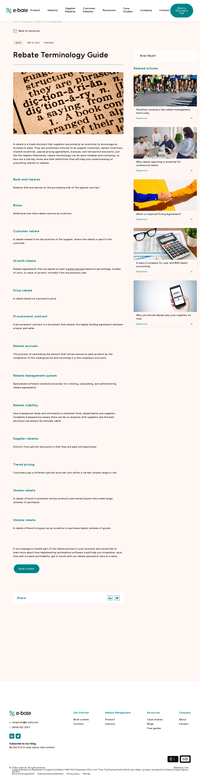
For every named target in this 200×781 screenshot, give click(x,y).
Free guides (154, 728)
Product (35, 10)
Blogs (150, 724)
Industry (53, 10)
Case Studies (128, 10)
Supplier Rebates (70, 10)
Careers (183, 724)
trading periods (75, 268)
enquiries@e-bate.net (23, 722)
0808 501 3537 (19, 727)
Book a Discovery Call (182, 10)
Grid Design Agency (181, 768)
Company (146, 10)
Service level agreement (23, 774)
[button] (100, 31)
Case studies (155, 719)
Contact (164, 10)
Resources (109, 10)
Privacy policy (73, 774)
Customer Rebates (89, 10)
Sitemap (86, 774)
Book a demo (81, 719)
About (182, 719)
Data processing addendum (51, 774)
